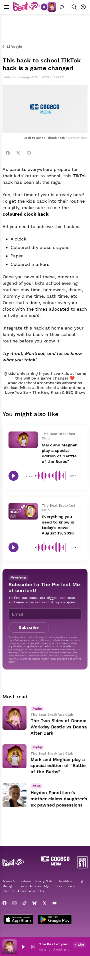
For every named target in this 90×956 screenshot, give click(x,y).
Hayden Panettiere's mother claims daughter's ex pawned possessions (58, 799)
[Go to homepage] (26, 9)
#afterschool (44, 387)
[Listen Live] (44, 7)
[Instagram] (14, 903)
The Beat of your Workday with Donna (55, 944)
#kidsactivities (17, 387)
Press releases (63, 886)
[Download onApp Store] (18, 919)
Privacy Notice (42, 649)
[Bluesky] (34, 903)
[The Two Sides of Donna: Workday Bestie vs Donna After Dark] (14, 718)
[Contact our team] (61, 6)
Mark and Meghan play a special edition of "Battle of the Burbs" (58, 765)
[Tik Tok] (24, 903)
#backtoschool (22, 383)
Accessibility (39, 886)
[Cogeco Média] (55, 864)
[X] (44, 903)
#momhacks (49, 383)
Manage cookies (14, 886)
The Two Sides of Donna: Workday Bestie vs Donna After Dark (58, 727)
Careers (8, 891)
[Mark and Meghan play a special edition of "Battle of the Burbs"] (23, 439)
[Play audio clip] (13, 476)
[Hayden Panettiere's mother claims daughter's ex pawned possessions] (14, 795)
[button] (23, 947)
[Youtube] (54, 903)
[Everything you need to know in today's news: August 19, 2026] (23, 511)
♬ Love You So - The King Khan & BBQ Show (45, 390)
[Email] (29, 153)
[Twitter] (18, 153)
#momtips (72, 383)
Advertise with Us (31, 891)
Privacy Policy (48, 658)
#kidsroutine (69, 387)
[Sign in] (83, 7)
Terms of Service (71, 658)
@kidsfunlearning (21, 373)
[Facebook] (7, 153)
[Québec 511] (83, 867)
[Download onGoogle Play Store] (55, 919)
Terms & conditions (17, 881)
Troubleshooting (70, 881)
